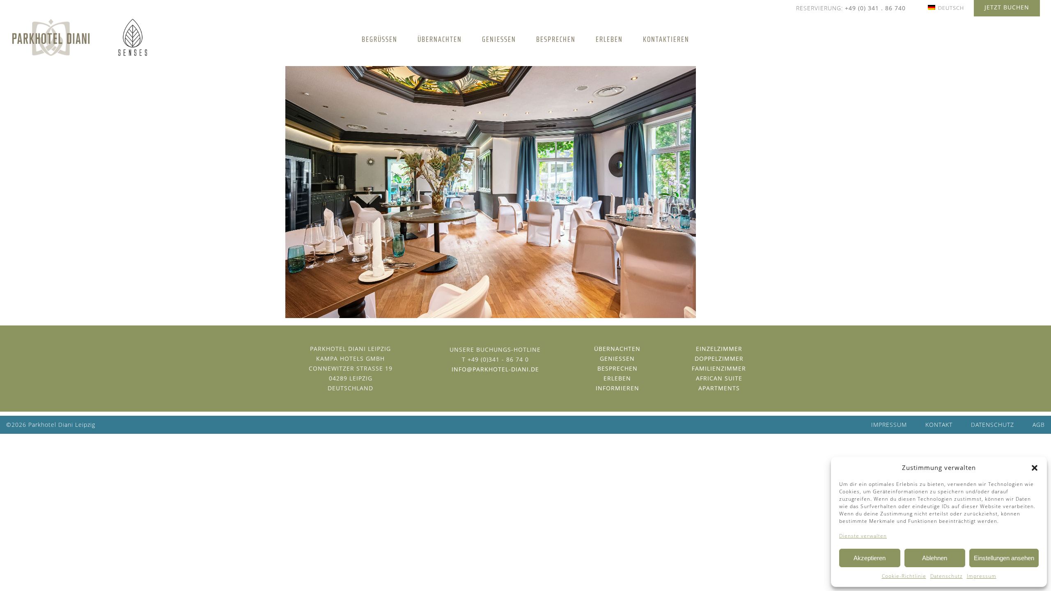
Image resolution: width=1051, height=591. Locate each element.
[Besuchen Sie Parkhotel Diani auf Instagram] (498, 386)
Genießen (499, 39)
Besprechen (556, 39)
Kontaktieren (666, 39)
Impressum (981, 576)
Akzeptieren (870, 557)
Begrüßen (379, 39)
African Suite (719, 378)
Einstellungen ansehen (1004, 557)
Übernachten (440, 39)
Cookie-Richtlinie (904, 576)
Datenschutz (946, 576)
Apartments (719, 388)
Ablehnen (934, 557)
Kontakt (938, 424)
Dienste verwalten (863, 535)
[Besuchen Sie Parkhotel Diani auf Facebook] (492, 386)
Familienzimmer (719, 368)
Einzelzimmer (719, 349)
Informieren (617, 388)
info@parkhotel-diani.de (495, 369)
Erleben (609, 39)
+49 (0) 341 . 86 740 (875, 8)
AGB (1039, 424)
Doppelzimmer (719, 358)
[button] (1034, 468)
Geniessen (617, 358)
